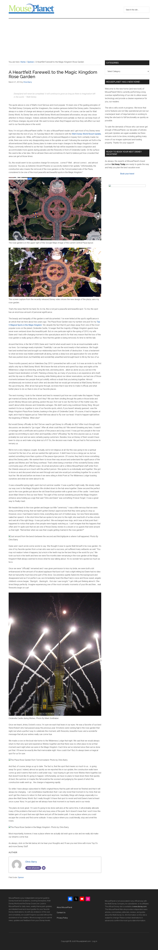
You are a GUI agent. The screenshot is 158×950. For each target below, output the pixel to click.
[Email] (44, 868)
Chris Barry (31, 861)
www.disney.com (140, 906)
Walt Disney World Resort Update (86, 134)
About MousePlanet (64, 907)
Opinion (21, 877)
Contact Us (61, 913)
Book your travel (127, 174)
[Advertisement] (79, 37)
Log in (94, 941)
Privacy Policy (62, 918)
